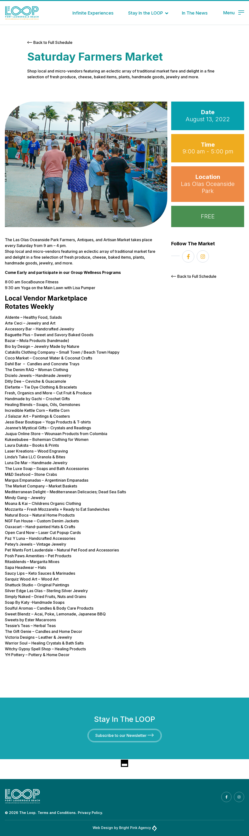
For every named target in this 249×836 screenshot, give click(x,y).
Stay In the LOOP (145, 13)
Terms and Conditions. (57, 813)
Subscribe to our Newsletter (121, 735)
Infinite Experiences (93, 13)
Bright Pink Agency (135, 828)
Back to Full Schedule (52, 42)
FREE (208, 216)
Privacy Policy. (90, 813)
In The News (195, 13)
